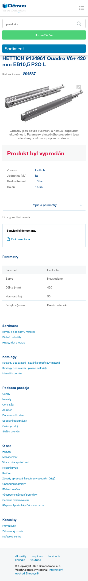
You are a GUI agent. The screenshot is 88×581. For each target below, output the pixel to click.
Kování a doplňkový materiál (18, 331)
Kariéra (6, 473)
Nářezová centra (11, 536)
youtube (36, 560)
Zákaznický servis (12, 531)
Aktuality (20, 556)
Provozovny (9, 525)
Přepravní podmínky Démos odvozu (23, 505)
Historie (6, 451)
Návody (6, 399)
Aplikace (7, 410)
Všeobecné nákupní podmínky (20, 494)
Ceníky (6, 393)
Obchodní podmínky (14, 484)
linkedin (20, 560)
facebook (54, 556)
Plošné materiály (11, 337)
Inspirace (37, 556)
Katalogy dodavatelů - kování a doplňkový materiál (31, 362)
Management (9, 457)
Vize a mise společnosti (15, 462)
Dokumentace (20, 239)
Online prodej (10, 426)
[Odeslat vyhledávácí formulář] (79, 23)
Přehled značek (11, 489)
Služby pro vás (11, 431)
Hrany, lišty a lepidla (13, 342)
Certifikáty (8, 404)
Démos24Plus (44, 35)
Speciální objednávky (14, 420)
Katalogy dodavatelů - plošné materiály (24, 368)
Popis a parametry (44, 205)
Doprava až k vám (12, 415)
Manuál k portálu (12, 373)
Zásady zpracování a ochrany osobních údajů (28, 478)
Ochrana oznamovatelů (15, 500)
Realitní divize (10, 467)
